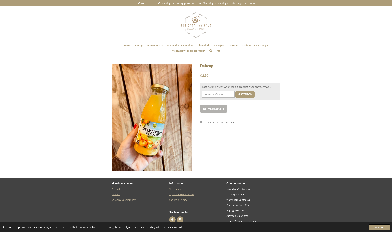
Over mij (116, 189)
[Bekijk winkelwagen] (218, 50)
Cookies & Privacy (178, 199)
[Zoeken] (211, 50)
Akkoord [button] (379, 227)
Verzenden (245, 94)
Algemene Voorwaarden (181, 194)
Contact (116, 194)
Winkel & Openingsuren (124, 199)
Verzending (175, 189)
